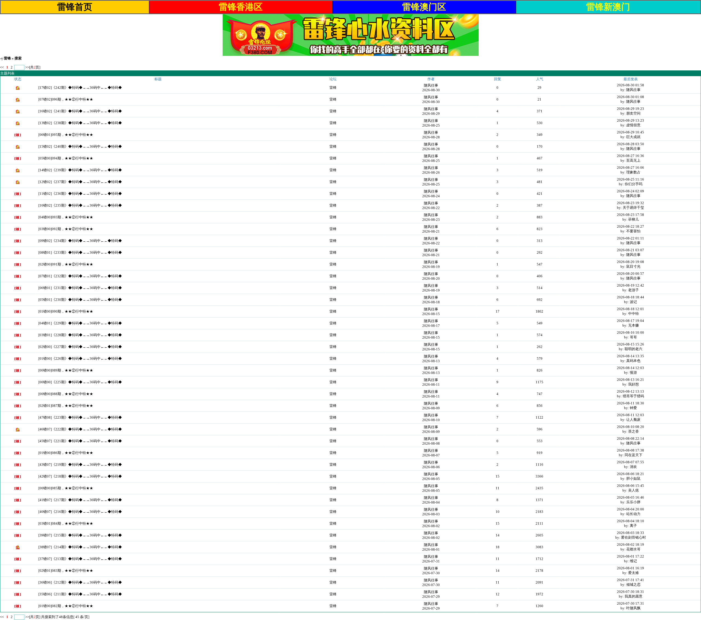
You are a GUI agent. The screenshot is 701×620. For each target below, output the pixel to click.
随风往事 (431, 85)
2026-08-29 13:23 (630, 120)
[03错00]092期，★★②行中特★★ (65, 229)
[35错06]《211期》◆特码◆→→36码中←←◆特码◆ (80, 594)
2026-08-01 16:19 (630, 568)
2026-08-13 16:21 (630, 380)
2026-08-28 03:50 (630, 144)
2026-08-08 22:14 (630, 438)
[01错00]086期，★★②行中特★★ (65, 453)
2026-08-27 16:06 (630, 167)
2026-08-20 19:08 (630, 262)
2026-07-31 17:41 (630, 580)
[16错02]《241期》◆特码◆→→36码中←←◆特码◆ (80, 111)
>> (27, 67)
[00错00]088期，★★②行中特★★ (65, 394)
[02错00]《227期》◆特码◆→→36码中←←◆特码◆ (80, 347)
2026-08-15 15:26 (630, 344)
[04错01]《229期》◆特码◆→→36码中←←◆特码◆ (80, 323)
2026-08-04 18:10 (630, 521)
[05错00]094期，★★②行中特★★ (65, 158)
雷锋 (7, 58)
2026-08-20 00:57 (630, 274)
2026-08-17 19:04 (630, 321)
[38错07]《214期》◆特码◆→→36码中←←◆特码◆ (80, 547)
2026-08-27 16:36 (630, 156)
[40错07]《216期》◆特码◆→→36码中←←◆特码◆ (80, 512)
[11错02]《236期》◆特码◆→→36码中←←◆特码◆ (80, 194)
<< (2, 67)
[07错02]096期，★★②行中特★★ (65, 99)
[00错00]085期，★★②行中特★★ (65, 488)
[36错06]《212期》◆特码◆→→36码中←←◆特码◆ (80, 582)
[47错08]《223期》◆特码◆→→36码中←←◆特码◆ (80, 417)
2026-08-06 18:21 (630, 474)
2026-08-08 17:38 (630, 450)
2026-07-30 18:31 (630, 592)
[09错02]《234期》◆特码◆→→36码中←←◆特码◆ (80, 241)
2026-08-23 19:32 (630, 203)
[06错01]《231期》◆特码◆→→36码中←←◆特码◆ (80, 288)
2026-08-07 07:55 (630, 462)
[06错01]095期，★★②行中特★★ (65, 135)
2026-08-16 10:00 (630, 332)
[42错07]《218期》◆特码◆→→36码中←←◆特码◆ (80, 476)
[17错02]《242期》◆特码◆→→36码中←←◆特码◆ (80, 87)
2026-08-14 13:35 (630, 356)
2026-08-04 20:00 (630, 509)
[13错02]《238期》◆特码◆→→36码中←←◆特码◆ (80, 123)
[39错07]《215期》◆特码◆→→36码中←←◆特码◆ (80, 535)
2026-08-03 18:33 (630, 533)
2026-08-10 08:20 (630, 427)
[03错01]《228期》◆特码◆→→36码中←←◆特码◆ (80, 335)
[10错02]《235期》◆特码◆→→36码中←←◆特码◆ (80, 205)
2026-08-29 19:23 (630, 109)
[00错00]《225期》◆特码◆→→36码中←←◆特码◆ (80, 382)
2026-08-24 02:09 (630, 191)
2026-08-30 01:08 (630, 97)
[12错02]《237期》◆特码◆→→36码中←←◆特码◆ (80, 182)
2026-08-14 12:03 (630, 368)
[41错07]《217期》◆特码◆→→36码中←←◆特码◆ (80, 500)
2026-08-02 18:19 (630, 544)
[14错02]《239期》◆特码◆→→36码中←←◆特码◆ (80, 170)
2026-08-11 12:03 (630, 415)
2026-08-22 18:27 (630, 226)
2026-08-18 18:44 (630, 297)
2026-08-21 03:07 (630, 250)
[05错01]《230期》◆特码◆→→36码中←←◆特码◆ (80, 300)
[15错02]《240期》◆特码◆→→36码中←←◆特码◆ (80, 146)
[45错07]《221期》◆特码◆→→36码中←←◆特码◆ (80, 441)
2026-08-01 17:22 (630, 556)
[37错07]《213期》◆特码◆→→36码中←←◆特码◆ (80, 559)
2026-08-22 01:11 (630, 238)
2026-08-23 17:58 (630, 215)
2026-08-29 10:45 (630, 132)
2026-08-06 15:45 (630, 486)
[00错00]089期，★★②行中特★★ (65, 370)
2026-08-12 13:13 (630, 391)
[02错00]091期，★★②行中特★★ (65, 264)
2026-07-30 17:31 (630, 603)
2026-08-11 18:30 (630, 403)
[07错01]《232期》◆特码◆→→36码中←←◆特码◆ (80, 276)
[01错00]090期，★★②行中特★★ (65, 311)
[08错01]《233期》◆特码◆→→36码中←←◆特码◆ (80, 252)
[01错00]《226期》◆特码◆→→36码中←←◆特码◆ (80, 358)
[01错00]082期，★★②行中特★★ (65, 606)
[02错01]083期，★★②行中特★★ (65, 570)
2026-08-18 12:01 (630, 309)
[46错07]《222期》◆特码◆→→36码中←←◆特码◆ (80, 429)
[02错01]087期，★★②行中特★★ (65, 406)
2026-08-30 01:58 (630, 85)
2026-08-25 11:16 (630, 179)
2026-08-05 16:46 (630, 497)
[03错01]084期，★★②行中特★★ (65, 523)
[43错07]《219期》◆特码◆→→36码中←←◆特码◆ (80, 464)
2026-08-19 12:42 (630, 285)
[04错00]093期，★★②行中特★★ (65, 217)
